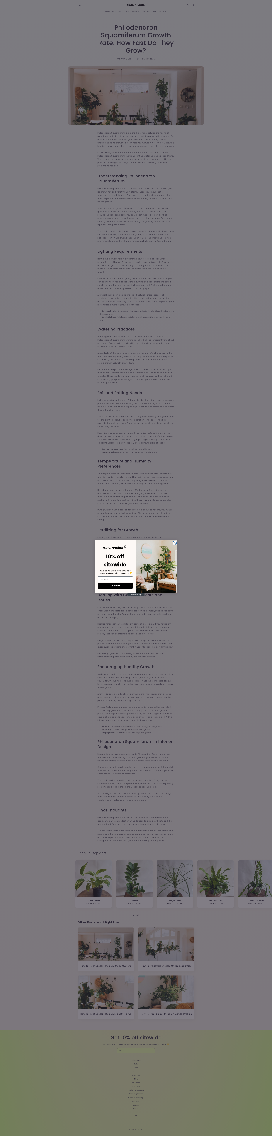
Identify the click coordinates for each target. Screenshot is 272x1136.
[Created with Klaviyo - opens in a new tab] (136, 594)
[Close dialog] (175, 543)
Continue (115, 585)
